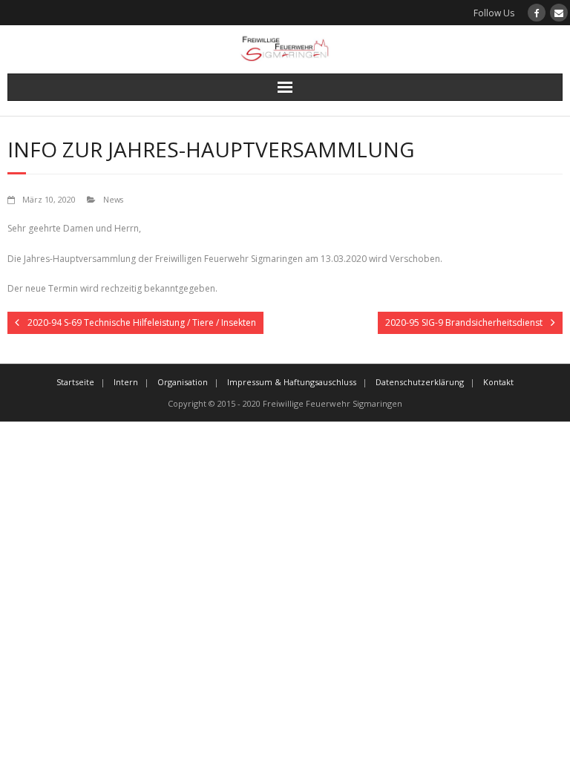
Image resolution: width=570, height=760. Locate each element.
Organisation (182, 381)
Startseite (75, 381)
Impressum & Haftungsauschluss (291, 381)
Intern (126, 381)
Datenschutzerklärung (420, 381)
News (113, 199)
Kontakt (498, 381)
